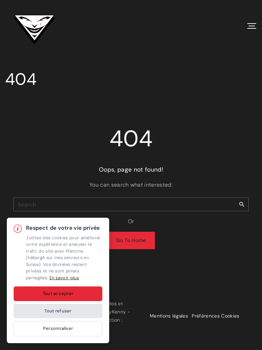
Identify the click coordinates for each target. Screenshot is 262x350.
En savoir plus (64, 278)
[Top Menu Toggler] (251, 25)
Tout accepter (58, 293)
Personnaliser (58, 328)
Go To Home (131, 240)
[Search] (242, 204)
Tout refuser (57, 311)
